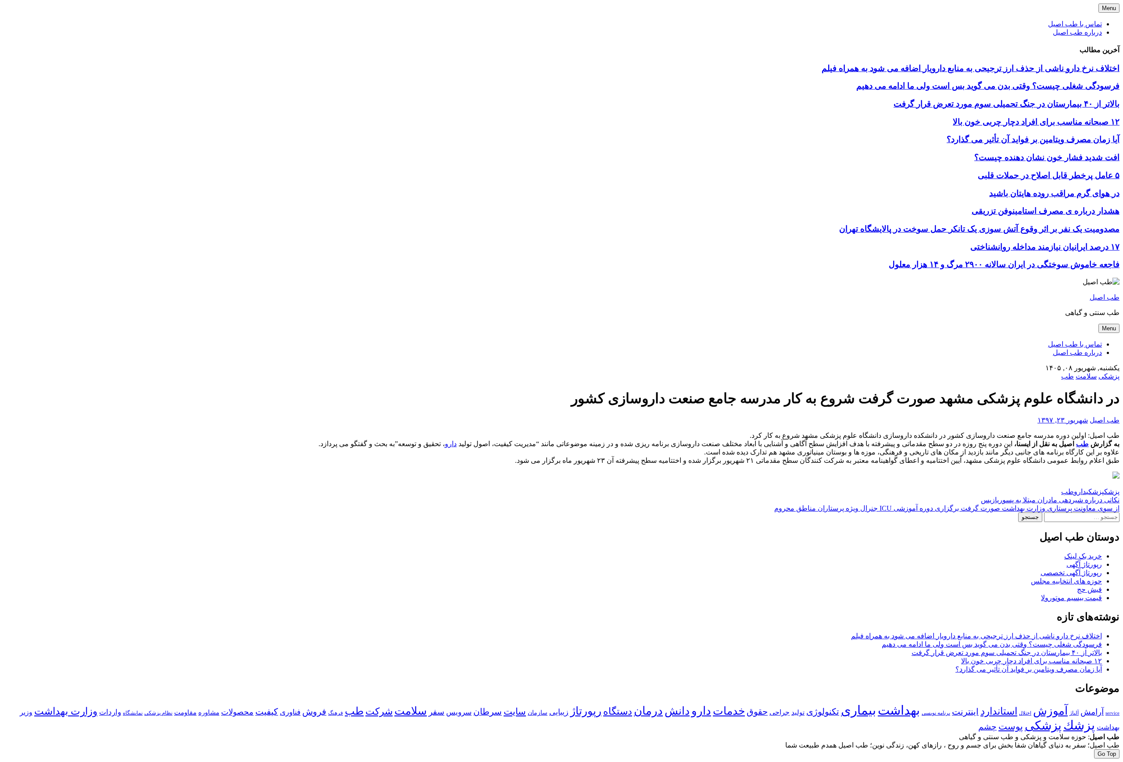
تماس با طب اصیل (1075, 24)
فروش (314, 711)
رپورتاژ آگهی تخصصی (1071, 572)
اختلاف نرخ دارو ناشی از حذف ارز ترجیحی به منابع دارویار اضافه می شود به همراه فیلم (970, 68)
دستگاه (617, 711)
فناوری (290, 712)
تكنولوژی (822, 711)
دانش (677, 711)
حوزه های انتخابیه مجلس (1066, 581)
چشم (987, 727)
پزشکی (1108, 376)
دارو (451, 443)
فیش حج (1089, 589)
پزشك (1111, 491)
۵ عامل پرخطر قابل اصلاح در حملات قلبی (1048, 175)
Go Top (1107, 754)
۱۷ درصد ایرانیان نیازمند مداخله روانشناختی (1044, 246)
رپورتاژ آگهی (1084, 564)
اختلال (1025, 713)
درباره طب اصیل (1077, 32)
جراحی (779, 712)
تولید (798, 712)
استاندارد (998, 711)
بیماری (858, 710)
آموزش (1050, 711)
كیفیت (266, 711)
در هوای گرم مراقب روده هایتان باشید (1054, 193)
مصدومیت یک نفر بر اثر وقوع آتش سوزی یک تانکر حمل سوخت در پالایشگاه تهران (979, 228)
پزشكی (1095, 491)
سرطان (487, 711)
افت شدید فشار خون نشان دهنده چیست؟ (1046, 157)
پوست (1010, 726)
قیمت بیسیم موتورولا (1071, 597)
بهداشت (899, 710)
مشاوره (208, 712)
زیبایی (559, 712)
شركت (379, 711)
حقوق (757, 711)
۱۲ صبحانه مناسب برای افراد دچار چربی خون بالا (1036, 121)
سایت (515, 711)
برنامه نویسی (936, 713)
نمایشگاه (133, 713)
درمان (648, 711)
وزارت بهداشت (65, 711)
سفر (436, 711)
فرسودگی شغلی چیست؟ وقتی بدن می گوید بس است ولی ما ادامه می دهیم (987, 85)
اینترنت (965, 711)
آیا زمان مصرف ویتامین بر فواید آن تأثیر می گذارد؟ (1033, 139)
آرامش (1092, 711)
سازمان (537, 712)
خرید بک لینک (1083, 556)
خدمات (729, 711)
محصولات (237, 712)
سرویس (459, 712)
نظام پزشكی (158, 713)
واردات (110, 712)
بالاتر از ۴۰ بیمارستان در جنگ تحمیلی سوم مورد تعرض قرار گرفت (1006, 103)
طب (1067, 376)
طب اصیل (1104, 297)
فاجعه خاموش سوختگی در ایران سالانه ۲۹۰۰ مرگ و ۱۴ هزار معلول (1004, 264)
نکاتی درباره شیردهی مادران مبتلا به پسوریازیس (1050, 500)
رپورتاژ (585, 711)
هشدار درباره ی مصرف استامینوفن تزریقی (1045, 210)
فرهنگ (335, 713)
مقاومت (185, 712)
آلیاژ (1074, 713)
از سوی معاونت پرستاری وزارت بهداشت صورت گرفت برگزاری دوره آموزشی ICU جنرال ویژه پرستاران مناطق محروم (946, 508)
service (1112, 712)
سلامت (1086, 376)
